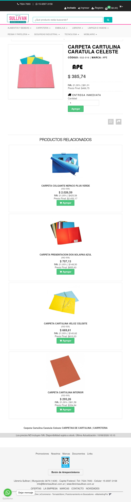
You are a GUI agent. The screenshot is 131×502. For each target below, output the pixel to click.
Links (89, 453)
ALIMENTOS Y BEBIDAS (19, 27)
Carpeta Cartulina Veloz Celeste (65, 323)
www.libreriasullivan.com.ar (80, 483)
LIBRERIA (76, 27)
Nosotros (55, 453)
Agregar (67, 202)
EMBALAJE (60, 27)
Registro (98, 7)
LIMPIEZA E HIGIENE (97, 27)
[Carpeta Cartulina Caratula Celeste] (35, 71)
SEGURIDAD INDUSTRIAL (46, 34)
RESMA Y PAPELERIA (18, 34)
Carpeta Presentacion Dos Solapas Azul (66, 254)
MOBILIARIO (89, 34)
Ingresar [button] (85, 7)
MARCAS (64, 488)
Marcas (66, 453)
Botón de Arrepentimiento (65, 472)
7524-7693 (25, 3)
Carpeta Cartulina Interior (65, 392)
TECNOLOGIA (71, 34)
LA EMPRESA (50, 488)
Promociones (42, 453)
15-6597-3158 (45, 3)
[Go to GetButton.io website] (8, 499)
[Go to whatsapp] (8, 493)
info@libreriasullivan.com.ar (51, 483)
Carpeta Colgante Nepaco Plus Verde (65, 185)
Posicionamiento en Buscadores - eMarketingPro (87, 494)
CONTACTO (77, 488)
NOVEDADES (92, 488)
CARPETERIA (42, 27)
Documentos (78, 453)
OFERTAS (36, 488)
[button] (121, 6)
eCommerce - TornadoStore (52, 494)
